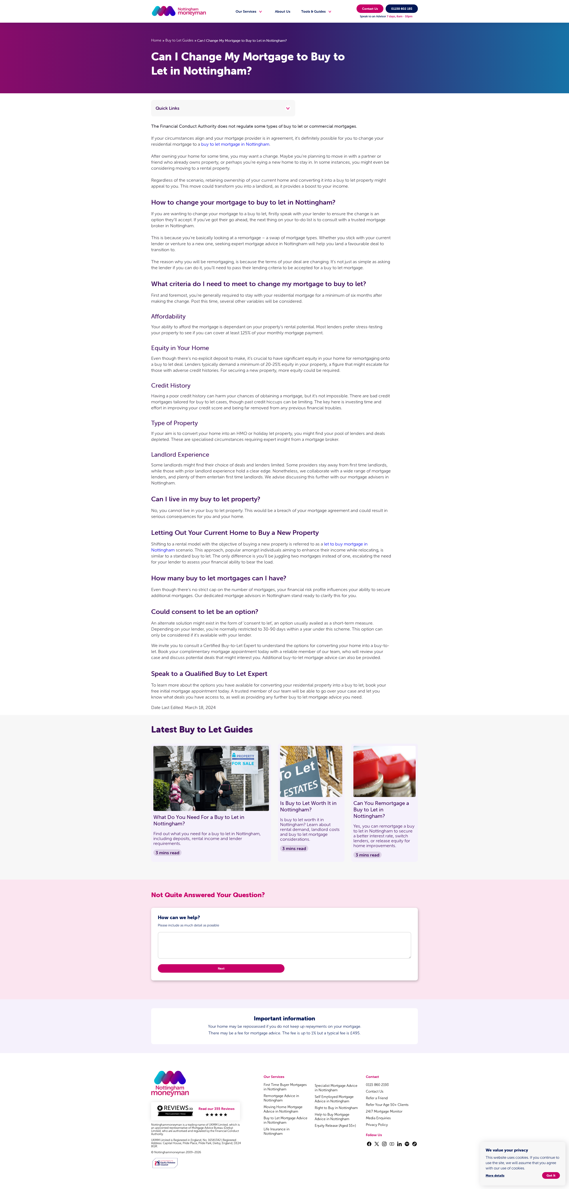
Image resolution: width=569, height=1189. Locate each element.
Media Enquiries (378, 1118)
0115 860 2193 (377, 1085)
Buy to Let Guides (179, 40)
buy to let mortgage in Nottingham (235, 144)
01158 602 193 (401, 9)
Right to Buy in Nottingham (336, 1108)
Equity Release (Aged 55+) (335, 1125)
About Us (282, 11)
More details (495, 1175)
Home (156, 40)
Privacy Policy (377, 1125)
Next (221, 968)
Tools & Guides (313, 11)
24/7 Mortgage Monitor (384, 1111)
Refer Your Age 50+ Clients (387, 1105)
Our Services (246, 11)
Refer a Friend (377, 1098)
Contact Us (370, 9)
